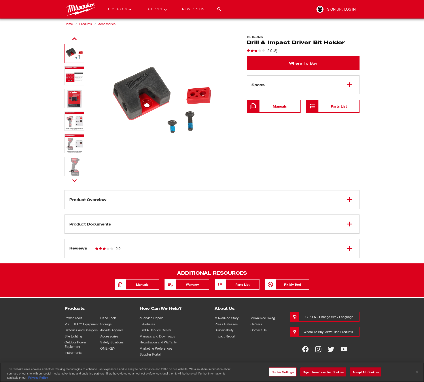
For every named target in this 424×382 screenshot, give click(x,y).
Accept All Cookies (365, 372)
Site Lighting (73, 336)
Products (85, 24)
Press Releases (226, 324)
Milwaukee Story (227, 318)
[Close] (417, 371)
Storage (106, 324)
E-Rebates (147, 324)
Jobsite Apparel (111, 330)
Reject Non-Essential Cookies (323, 372)
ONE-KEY (107, 348)
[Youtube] (344, 349)
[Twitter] (331, 349)
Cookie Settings (283, 372)
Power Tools (73, 318)
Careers (256, 324)
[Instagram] (318, 349)
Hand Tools (108, 318)
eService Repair (151, 318)
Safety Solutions (112, 342)
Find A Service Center (155, 330)
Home (68, 24)
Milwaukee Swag (262, 318)
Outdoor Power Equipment (75, 344)
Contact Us (258, 330)
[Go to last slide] (74, 39)
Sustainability (224, 330)
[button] (74, 53)
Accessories (106, 24)
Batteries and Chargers (81, 330)
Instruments (73, 352)
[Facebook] (305, 349)
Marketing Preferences (156, 348)
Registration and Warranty (158, 342)
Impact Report (225, 336)
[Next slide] (75, 180)
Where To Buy (303, 63)
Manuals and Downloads (157, 336)
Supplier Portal (150, 354)
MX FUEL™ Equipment (81, 324)
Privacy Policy (38, 377)
